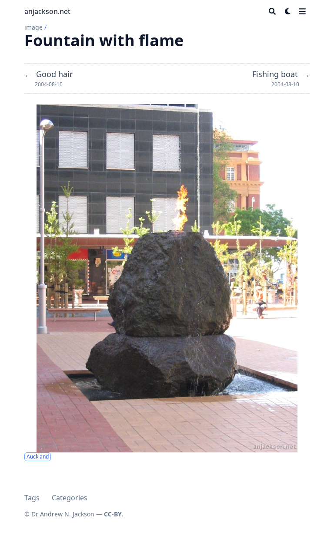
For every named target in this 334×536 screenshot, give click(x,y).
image (33, 27)
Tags (32, 497)
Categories (69, 497)
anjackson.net (47, 11)
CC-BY (113, 514)
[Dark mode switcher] (287, 11)
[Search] (272, 11)
